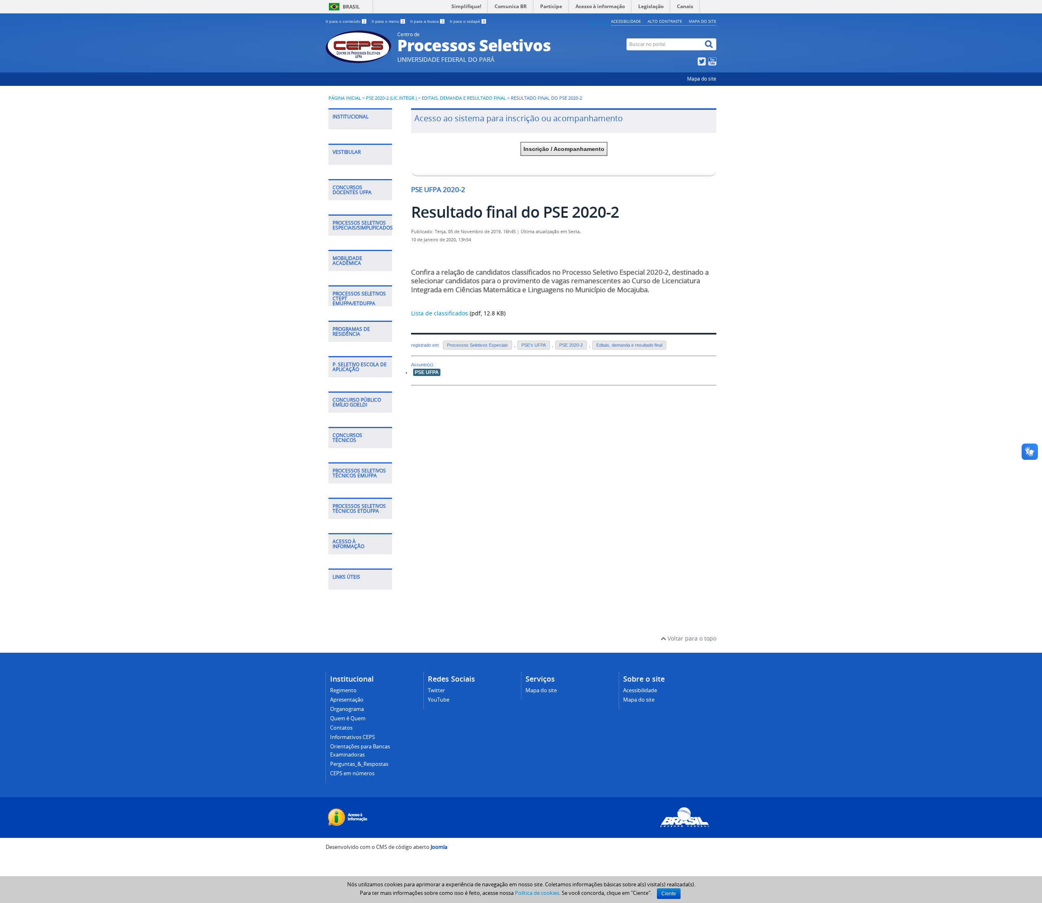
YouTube (438, 699)
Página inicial (344, 98)
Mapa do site (702, 21)
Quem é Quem (348, 718)
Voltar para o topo (691, 638)
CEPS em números (352, 773)
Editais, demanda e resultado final (464, 98)
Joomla (439, 847)
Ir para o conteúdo (346, 21)
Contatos (341, 727)
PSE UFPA (427, 372)
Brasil (351, 6)
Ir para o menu (388, 21)
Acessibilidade (626, 21)
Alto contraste (665, 21)
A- (606, 23)
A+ (593, 23)
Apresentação (346, 699)
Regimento (343, 690)
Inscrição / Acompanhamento (563, 149)
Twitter (436, 690)
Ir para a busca (427, 21)
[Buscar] (709, 44)
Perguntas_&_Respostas (359, 764)
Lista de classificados (439, 313)
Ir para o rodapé (467, 21)
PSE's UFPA (533, 345)
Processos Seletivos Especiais (477, 345)
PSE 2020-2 (571, 345)
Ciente (668, 893)
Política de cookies (537, 892)
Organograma (347, 709)
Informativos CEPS (352, 737)
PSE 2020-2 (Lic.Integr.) (391, 98)
